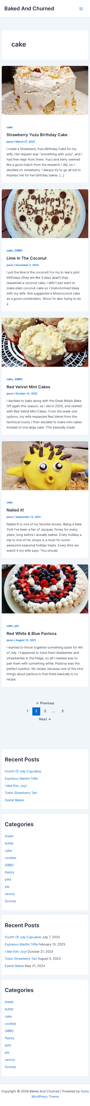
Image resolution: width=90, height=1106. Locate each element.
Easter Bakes (14, 800)
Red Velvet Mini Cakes (28, 386)
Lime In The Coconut (27, 258)
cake (10, 127)
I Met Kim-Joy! (16, 786)
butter (9, 843)
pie (17, 625)
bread (9, 836)
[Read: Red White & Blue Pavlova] (45, 589)
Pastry (9, 872)
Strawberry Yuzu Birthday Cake (37, 134)
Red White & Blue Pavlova (31, 633)
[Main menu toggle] (81, 8)
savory (10, 894)
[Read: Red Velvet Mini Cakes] (45, 342)
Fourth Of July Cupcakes (23, 771)
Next (45, 719)
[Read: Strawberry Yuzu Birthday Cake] (45, 90)
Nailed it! (15, 510)
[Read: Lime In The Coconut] (45, 213)
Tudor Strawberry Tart (21, 793)
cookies (10, 858)
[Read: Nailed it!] (45, 465)
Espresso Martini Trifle (21, 779)
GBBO (18, 250)
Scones (10, 901)
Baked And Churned (29, 8)
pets (8, 879)
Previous (45, 703)
